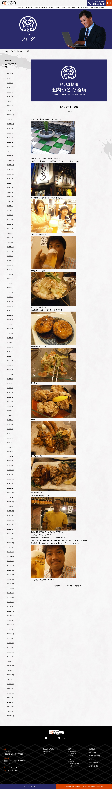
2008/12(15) (10, 716)
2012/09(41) (10, 511)
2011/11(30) (10, 556)
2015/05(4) (10, 388)
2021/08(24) (10, 174)
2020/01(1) (10, 256)
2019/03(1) (10, 288)
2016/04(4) (10, 360)
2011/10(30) (10, 561)
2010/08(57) (10, 624)
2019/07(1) (10, 278)
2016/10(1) (10, 342)
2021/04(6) (10, 192)
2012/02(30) (10, 543)
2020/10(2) (10, 215)
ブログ (20, 7)
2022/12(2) (10, 110)
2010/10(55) (10, 615)
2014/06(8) (10, 438)
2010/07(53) (10, 629)
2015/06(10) (10, 383)
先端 (69, 759)
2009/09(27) (10, 675)
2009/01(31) (10, 711)
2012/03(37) (10, 538)
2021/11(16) (10, 160)
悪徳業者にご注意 (97, 7)
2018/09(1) (10, 297)
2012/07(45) (10, 520)
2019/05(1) (10, 283)
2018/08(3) (10, 301)
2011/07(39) (10, 574)
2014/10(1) (10, 420)
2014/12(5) (10, 410)
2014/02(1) (10, 442)
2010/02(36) (10, 652)
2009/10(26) (10, 670)
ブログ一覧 (92, 769)
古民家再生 (73, 751)
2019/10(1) (10, 265)
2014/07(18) (10, 433)
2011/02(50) (10, 597)
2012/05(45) (10, 529)
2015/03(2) (10, 397)
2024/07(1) (10, 78)
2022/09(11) (10, 115)
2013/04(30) (10, 479)
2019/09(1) (10, 269)
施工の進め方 (83, 7)
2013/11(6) (10, 451)
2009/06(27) (10, 688)
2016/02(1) (10, 365)
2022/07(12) (10, 124)
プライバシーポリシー (29, 786)
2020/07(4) (10, 228)
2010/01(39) (10, 656)
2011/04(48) (10, 588)
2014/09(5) (10, 424)
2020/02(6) (10, 251)
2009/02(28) (10, 706)
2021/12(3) (10, 156)
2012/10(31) (10, 506)
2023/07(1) (10, 87)
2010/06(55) (10, 633)
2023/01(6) (10, 105)
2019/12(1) (10, 260)
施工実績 (71, 7)
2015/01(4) (10, 406)
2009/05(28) (10, 693)
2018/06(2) (10, 306)
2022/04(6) (10, 137)
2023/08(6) (10, 83)
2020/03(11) (10, 247)
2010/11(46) (10, 611)
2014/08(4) (10, 429)
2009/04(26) (10, 697)
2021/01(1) (10, 206)
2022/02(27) (10, 146)
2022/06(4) (10, 128)
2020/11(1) (10, 210)
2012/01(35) (10, 547)
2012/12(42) (10, 497)
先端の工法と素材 (74, 763)
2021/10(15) (10, 165)
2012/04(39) (10, 533)
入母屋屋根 (73, 753)
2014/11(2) (10, 415)
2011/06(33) (10, 579)
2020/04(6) (10, 242)
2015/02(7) (10, 401)
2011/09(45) (10, 565)
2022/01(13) (10, 151)
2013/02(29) (10, 488)
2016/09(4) (10, 347)
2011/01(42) (10, 602)
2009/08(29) (10, 679)
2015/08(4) (10, 374)
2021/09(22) (10, 169)
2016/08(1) (10, 351)
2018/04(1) (10, 310)
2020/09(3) (10, 219)
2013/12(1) (10, 447)
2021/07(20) (10, 178)
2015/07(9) (10, 379)
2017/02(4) (10, 338)
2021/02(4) (10, 201)
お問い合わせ (93, 762)
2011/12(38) (10, 552)
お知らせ (29, 7)
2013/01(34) (10, 492)
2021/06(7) (10, 183)
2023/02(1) (10, 101)
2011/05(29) (10, 583)
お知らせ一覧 (93, 766)
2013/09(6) (10, 461)
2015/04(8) (10, 392)
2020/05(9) (10, 237)
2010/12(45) (10, 606)
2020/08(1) (10, 224)
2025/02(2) (10, 74)
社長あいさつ (48, 751)
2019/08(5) (10, 274)
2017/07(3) (10, 329)
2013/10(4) (10, 456)
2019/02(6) (10, 292)
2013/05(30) (10, 474)
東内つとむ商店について (50, 749)
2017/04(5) (10, 333)
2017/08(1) (10, 324)
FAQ (108, 7)
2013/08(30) (10, 465)
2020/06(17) (10, 233)
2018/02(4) (10, 315)
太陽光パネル (73, 766)
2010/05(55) (10, 638)
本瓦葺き (72, 756)
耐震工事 (72, 761)
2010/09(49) (10, 620)
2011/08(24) (10, 570)
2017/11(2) (10, 319)
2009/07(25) (10, 684)
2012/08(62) (10, 515)
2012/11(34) (10, 502)
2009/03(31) (10, 702)
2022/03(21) (10, 142)
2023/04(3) (10, 92)
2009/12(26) (10, 661)
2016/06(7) (10, 356)
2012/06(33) (10, 524)
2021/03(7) (10, 196)
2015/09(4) (10, 370)
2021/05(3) (10, 187)
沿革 (45, 753)
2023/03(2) (10, 96)
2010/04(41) (10, 643)
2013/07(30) (10, 470)
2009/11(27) (10, 665)
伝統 (69, 749)
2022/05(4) (10, 133)
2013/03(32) (10, 483)
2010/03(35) (10, 647)
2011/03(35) (10, 593)
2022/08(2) (10, 119)
